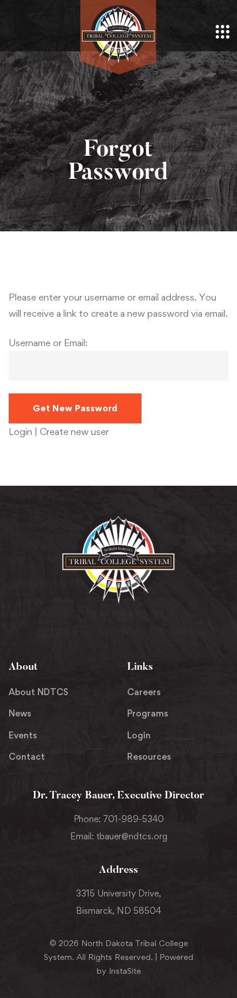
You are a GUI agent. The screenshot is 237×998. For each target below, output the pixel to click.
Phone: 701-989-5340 (119, 818)
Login (22, 431)
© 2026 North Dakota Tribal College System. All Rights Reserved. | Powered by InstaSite (118, 957)
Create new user (74, 431)
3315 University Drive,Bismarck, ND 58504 (118, 902)
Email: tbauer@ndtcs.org (118, 836)
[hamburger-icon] (222, 33)
